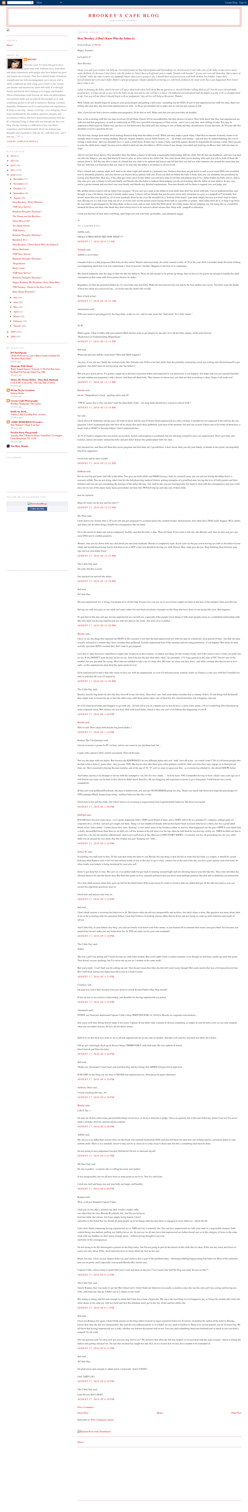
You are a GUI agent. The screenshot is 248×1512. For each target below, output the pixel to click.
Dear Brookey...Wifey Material (27, 202)
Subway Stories (17, 393)
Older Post (236, 1412)
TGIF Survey (19, 230)
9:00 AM (97, 45)
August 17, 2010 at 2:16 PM (96, 843)
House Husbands (21, 249)
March (16, 316)
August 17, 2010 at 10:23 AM (97, 301)
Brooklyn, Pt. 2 (20, 239)
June (16, 302)
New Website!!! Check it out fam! (25, 424)
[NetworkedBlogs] (37, 503)
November (18, 183)
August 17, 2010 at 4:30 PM (96, 1097)
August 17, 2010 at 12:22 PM (97, 463)
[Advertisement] (105, 1473)
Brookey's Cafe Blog (124, 15)
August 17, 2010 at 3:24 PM (96, 1002)
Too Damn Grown (21, 225)
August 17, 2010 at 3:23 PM (96, 976)
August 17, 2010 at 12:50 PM (97, 625)
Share (80, 1442)
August (17, 197)
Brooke (81, 390)
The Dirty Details (19, 446)
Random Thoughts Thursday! (27, 211)
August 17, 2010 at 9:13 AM (96, 241)
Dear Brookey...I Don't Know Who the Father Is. (106, 38)
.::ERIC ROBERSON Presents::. (27, 422)
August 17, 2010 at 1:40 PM (96, 806)
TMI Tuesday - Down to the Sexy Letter (32, 287)
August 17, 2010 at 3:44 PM (96, 1053)
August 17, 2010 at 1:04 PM (96, 714)
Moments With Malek (22, 366)
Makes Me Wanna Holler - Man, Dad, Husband (34, 379)
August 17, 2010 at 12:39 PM (97, 581)
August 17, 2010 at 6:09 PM (96, 1188)
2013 (13, 160)
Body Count (19, 268)
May (16, 306)
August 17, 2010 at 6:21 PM (96, 1348)
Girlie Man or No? (21, 220)
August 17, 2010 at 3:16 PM (96, 935)
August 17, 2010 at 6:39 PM (96, 1399)
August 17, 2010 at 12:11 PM (97, 341)
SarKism (82, 471)
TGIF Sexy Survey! (22, 206)
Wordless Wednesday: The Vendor (26, 403)
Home (160, 1412)
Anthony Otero (85, 1087)
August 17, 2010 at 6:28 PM (96, 1381)
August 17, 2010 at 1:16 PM (96, 732)
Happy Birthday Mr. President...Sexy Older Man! (36, 282)
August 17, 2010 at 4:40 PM (96, 1126)
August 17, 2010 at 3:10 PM (96, 899)
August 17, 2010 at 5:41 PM (96, 1155)
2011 (13, 170)
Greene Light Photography (24, 400)
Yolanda (82, 249)
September (18, 193)
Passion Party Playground (24, 432)
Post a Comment (85, 1407)
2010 (13, 174)
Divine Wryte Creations (23, 390)
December (18, 179)
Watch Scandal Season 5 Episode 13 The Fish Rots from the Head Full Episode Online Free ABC (35, 370)
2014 (13, 156)
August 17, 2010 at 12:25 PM (97, 507)
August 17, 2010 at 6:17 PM (96, 1307)
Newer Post (83, 1412)
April (16, 311)
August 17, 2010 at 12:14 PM (97, 407)
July (15, 297)
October (17, 188)
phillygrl (82, 814)
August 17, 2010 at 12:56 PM (97, 681)
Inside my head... (19, 411)
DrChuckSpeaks (19, 352)
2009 (13, 331)
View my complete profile (22, 141)
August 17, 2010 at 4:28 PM (96, 1079)
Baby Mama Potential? (24, 291)
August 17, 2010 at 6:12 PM (96, 1274)
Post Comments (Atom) (102, 1419)
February (18, 321)
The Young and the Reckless (26, 216)
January (17, 325)
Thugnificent (19, 263)
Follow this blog (37, 509)
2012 (13, 165)
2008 (13, 336)
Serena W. (82, 851)
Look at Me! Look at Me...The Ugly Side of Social (33, 382)
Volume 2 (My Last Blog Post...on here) (28, 414)
